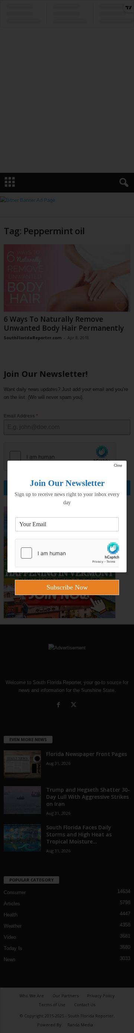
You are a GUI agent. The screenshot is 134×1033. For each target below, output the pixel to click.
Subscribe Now (67, 587)
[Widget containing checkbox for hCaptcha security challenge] (67, 553)
